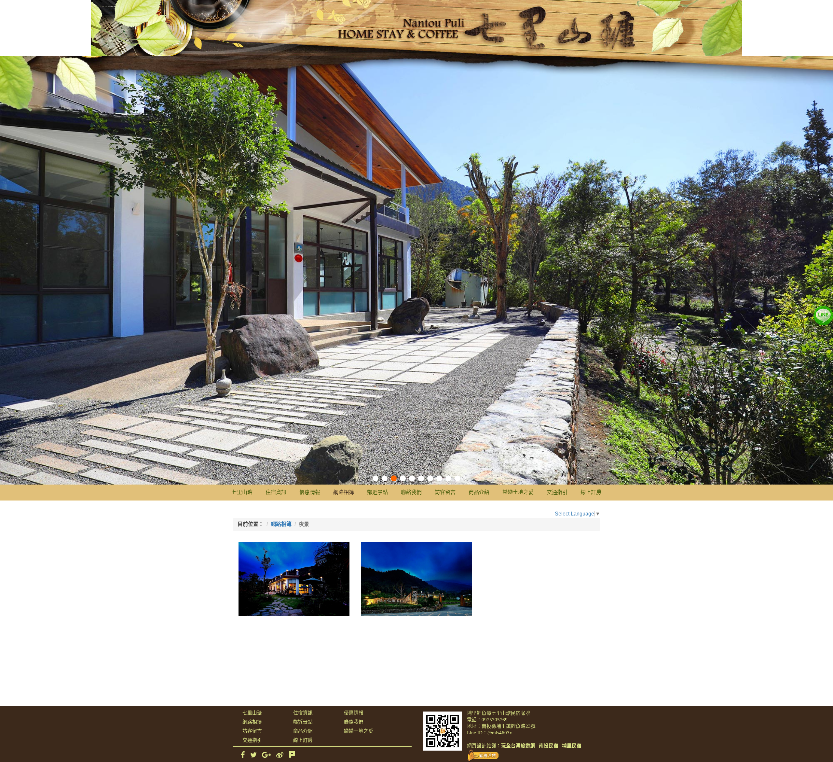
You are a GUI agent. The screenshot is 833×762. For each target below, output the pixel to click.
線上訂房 (590, 492)
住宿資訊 (276, 492)
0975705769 (495, 719)
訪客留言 (445, 492)
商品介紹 (479, 492)
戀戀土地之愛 (518, 492)
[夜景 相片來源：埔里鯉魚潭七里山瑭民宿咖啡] (294, 579)
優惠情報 (309, 492)
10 (457, 478)
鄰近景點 (377, 492)
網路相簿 (343, 492)
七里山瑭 (242, 492)
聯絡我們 (411, 492)
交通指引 (557, 492)
